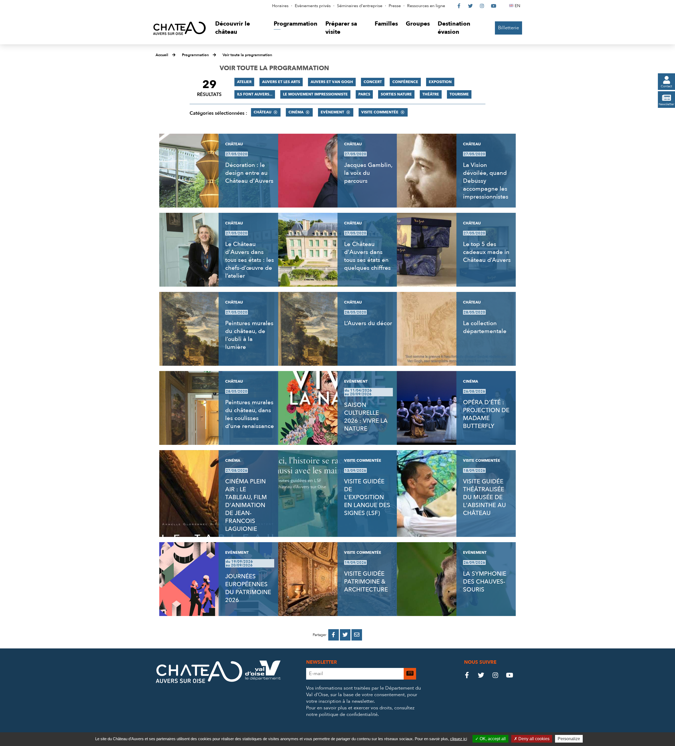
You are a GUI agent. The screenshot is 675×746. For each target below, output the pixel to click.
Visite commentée (379, 112)
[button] (240, 28)
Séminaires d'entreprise (359, 6)
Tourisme (459, 94)
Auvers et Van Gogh (332, 81)
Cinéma (295, 112)
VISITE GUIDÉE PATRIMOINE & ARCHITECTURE (366, 582)
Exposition (440, 81)
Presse (395, 6)
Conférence (405, 81)
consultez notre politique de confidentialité (360, 711)
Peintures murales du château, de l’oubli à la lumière (249, 335)
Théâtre (430, 94)
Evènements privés (313, 6)
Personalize (569, 739)
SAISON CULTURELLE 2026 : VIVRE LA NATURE (366, 417)
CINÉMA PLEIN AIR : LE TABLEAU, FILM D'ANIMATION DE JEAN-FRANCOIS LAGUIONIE (246, 505)
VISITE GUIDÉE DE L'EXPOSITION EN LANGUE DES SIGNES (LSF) (367, 497)
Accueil (162, 54)
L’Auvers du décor (368, 323)
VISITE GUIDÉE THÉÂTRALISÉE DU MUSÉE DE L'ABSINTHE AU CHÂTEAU (484, 497)
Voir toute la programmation (247, 54)
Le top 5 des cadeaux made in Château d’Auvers (487, 252)
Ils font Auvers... (254, 94)
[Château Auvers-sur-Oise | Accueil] (179, 28)
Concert (373, 81)
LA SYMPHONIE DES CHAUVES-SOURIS (484, 582)
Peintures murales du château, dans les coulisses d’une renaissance (249, 414)
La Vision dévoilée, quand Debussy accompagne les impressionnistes (485, 181)
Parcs (364, 94)
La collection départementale (485, 327)
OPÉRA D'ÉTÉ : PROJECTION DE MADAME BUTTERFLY (486, 414)
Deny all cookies (533, 739)
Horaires (280, 6)
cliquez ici (458, 739)
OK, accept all (492, 739)
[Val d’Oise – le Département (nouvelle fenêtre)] (263, 678)
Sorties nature (396, 94)
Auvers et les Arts (281, 81)
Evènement (332, 112)
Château (262, 112)
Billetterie (508, 28)
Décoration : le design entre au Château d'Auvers (249, 173)
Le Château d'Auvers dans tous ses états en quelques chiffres (367, 256)
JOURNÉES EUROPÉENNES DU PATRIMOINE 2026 (248, 588)
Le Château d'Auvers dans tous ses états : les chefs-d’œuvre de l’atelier (249, 260)
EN (518, 6)
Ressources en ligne (426, 6)
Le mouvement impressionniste (315, 94)
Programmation (195, 54)
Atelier (244, 81)
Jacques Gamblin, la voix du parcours (368, 173)
